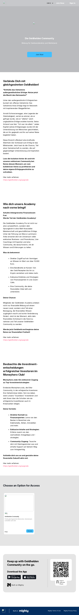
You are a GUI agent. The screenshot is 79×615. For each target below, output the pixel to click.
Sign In (72, 3)
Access (30, 531)
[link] (19, 514)
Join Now (60, 3)
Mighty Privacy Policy (70, 610)
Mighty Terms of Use (54, 610)
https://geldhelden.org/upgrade (15, 180)
